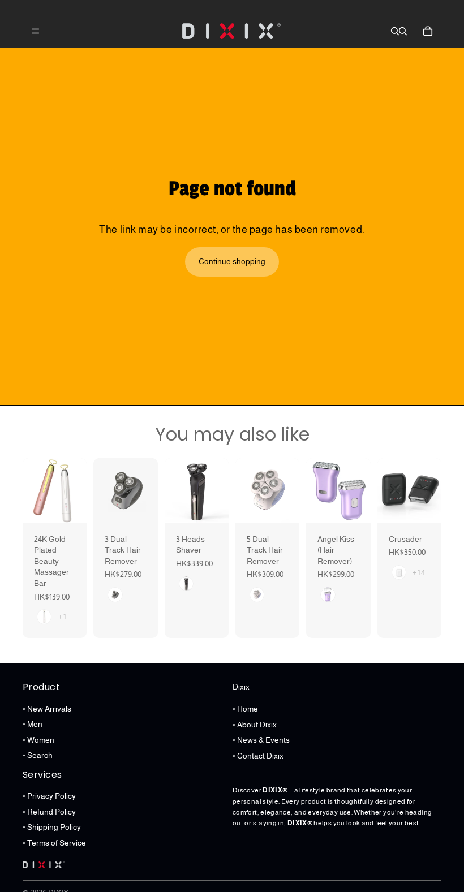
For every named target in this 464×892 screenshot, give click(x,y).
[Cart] (427, 31)
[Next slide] (74, 490)
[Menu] (36, 31)
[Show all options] (62, 616)
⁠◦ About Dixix (255, 724)
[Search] (395, 31)
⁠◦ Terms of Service (54, 842)
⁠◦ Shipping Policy (52, 826)
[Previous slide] (35, 490)
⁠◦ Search (38, 755)
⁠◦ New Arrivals (47, 708)
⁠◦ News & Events (261, 739)
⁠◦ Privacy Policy (49, 795)
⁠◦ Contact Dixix (258, 755)
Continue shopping (232, 261)
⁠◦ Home (245, 708)
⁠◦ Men (32, 724)
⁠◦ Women (38, 739)
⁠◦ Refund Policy (49, 811)
